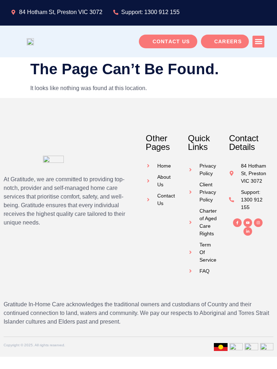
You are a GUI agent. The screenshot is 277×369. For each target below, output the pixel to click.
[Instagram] (258, 222)
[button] (258, 42)
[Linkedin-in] (247, 231)
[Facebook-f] (237, 222)
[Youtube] (247, 222)
